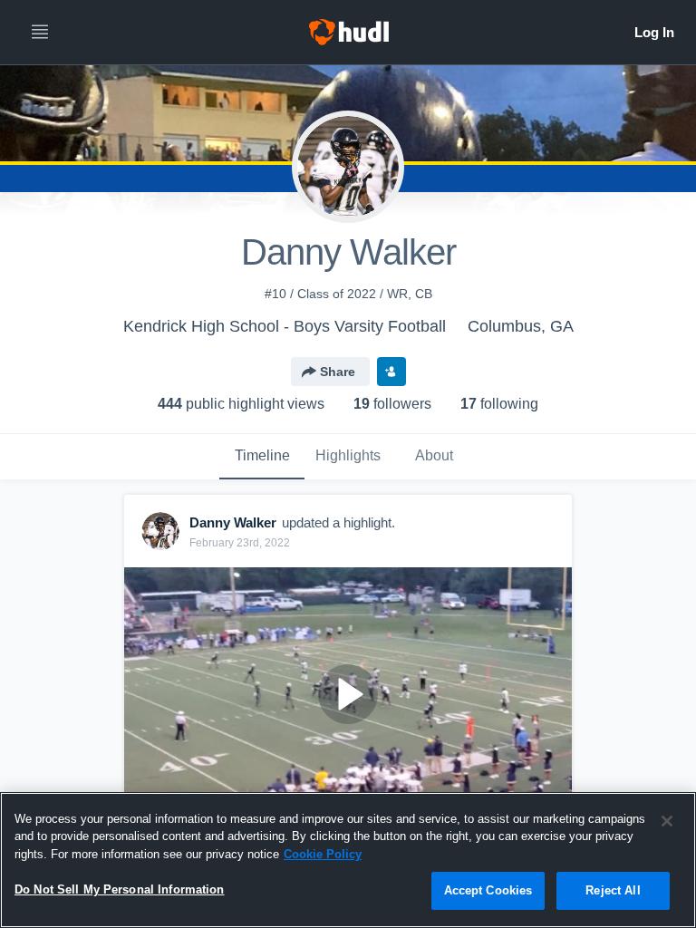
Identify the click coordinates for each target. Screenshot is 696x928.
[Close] (667, 821)
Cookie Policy (323, 854)
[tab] (261, 456)
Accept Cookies (488, 890)
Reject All (612, 890)
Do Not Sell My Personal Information (119, 889)
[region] (348, 860)
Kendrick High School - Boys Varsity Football (284, 326)
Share (337, 371)
